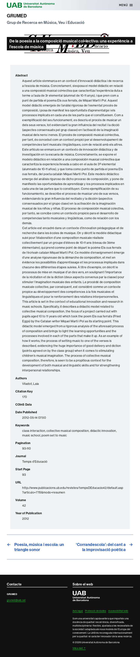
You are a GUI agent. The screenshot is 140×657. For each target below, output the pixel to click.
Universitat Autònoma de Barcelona (31, 5)
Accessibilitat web (118, 610)
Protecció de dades (95, 610)
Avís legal (78, 610)
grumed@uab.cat (16, 600)
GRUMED (17, 16)
